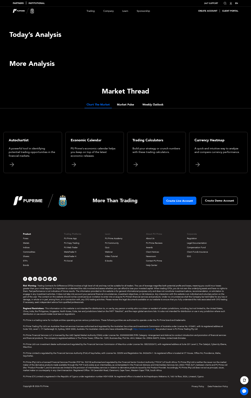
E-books (108, 260)
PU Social (68, 260)
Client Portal (230, 11)
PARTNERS (18, 3)
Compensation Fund (196, 247)
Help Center (151, 265)
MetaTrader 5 (70, 252)
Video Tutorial (111, 256)
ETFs (25, 260)
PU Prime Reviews (154, 243)
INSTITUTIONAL (37, 3)
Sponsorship (143, 11)
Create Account (207, 11)
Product (27, 234)
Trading (91, 11)
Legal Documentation (197, 243)
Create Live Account (179, 201)
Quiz (107, 247)
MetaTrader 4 (70, 256)
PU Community (112, 243)
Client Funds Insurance (197, 252)
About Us (150, 238)
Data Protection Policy (218, 386)
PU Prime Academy (113, 238)
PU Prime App (70, 238)
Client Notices (152, 252)
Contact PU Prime (154, 260)
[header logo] (23, 11)
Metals (26, 243)
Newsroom (151, 256)
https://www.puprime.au (144, 329)
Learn (125, 11)
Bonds (26, 265)
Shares (26, 256)
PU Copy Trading (71, 243)
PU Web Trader (71, 247)
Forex (25, 238)
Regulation (192, 238)
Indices (26, 247)
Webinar (109, 252)
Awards (149, 247)
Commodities (29, 252)
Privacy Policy (198, 386)
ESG (189, 256)
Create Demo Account (219, 201)
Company (108, 11)
